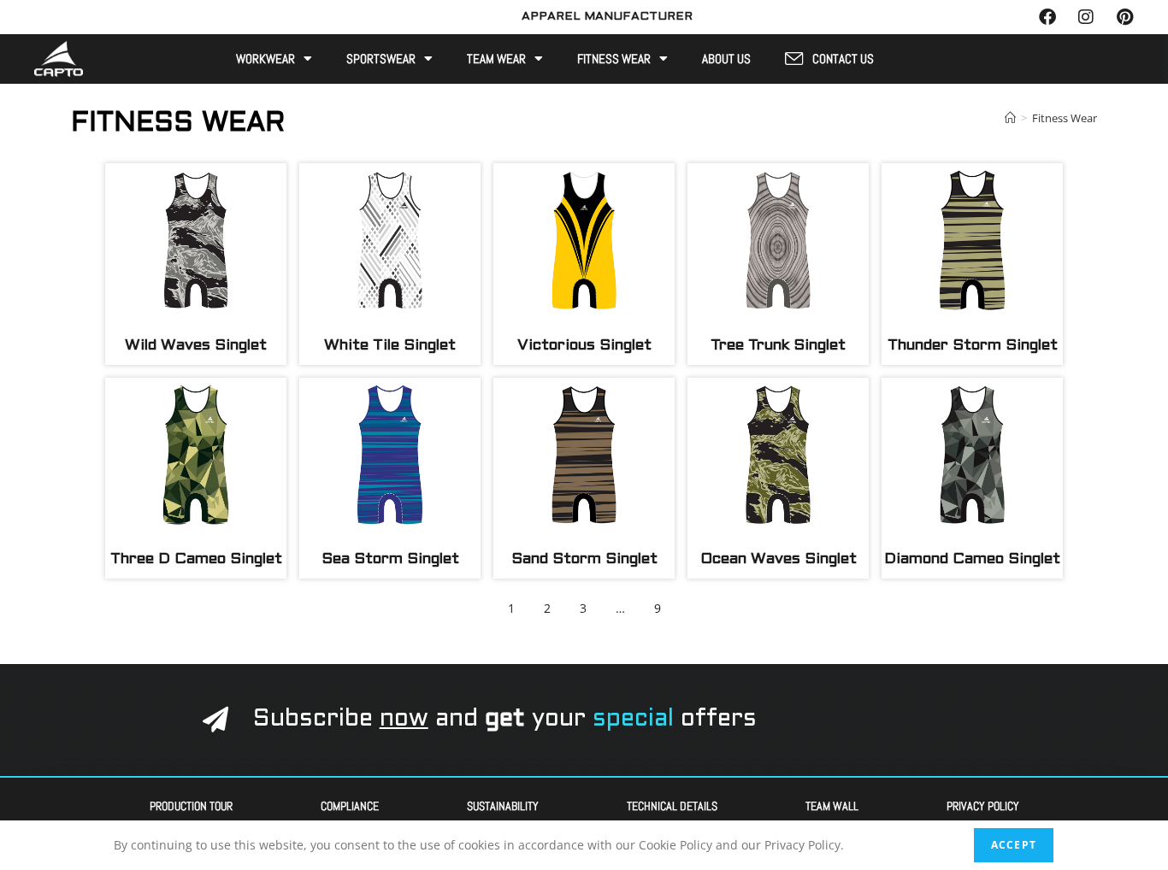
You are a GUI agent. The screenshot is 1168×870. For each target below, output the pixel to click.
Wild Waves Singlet (196, 345)
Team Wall (831, 806)
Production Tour (191, 806)
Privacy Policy (983, 806)
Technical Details (672, 806)
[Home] (1010, 118)
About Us (726, 59)
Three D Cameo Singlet (196, 559)
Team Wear (496, 59)
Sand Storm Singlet (584, 559)
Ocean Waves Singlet (778, 559)
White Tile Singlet (390, 345)
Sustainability (503, 806)
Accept (1013, 845)
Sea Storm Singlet (390, 559)
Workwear (265, 59)
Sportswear (381, 59)
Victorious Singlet (584, 345)
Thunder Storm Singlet (973, 345)
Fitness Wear (614, 59)
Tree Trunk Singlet (778, 345)
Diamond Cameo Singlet (972, 559)
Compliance (350, 806)
